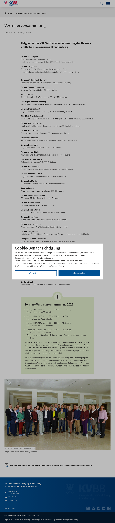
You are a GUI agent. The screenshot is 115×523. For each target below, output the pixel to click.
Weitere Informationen (42, 258)
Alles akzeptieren (79, 273)
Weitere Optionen (35, 273)
